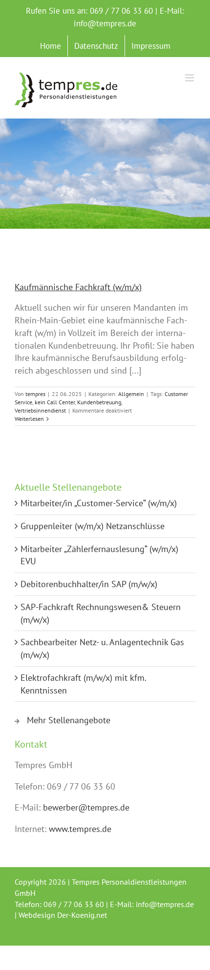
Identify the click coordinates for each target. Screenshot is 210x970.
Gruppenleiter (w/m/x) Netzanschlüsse (93, 526)
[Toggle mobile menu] (190, 78)
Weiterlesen (29, 418)
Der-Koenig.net (82, 915)
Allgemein (131, 393)
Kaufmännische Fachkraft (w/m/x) (78, 287)
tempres (35, 393)
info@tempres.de (105, 23)
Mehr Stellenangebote (68, 720)
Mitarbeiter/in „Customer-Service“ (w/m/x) (99, 503)
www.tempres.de (80, 828)
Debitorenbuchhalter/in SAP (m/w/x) (89, 584)
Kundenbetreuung (99, 402)
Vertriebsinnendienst (40, 410)
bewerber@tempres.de (86, 807)
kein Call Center (55, 402)
